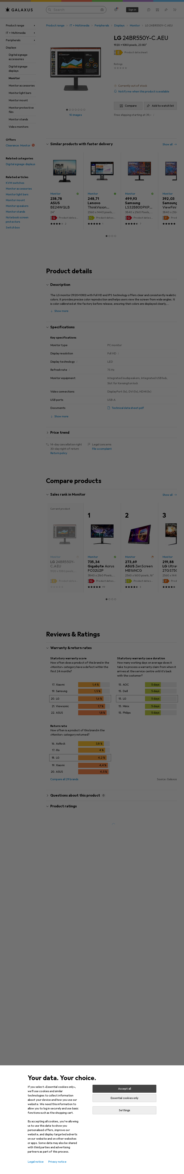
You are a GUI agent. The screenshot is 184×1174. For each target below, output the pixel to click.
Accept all (124, 1089)
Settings (124, 1110)
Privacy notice (57, 1162)
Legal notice (36, 1162)
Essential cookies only (125, 1098)
